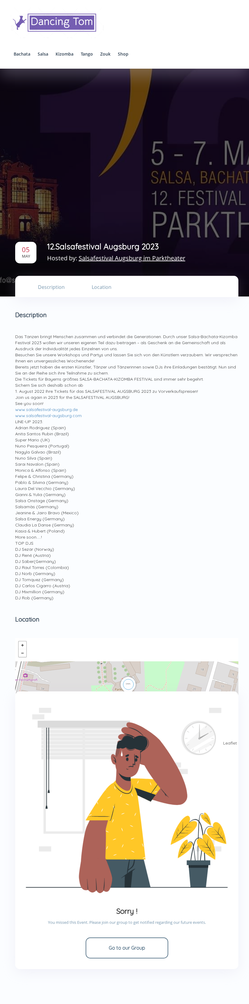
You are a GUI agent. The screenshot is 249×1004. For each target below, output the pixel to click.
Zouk (105, 54)
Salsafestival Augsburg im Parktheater (132, 258)
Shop (123, 54)
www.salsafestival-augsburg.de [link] (46, 409)
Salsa (43, 54)
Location (101, 287)
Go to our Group (127, 948)
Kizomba (64, 54)
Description (51, 287)
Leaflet (230, 743)
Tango (87, 54)
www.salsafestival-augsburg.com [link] (48, 415)
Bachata (22, 54)
